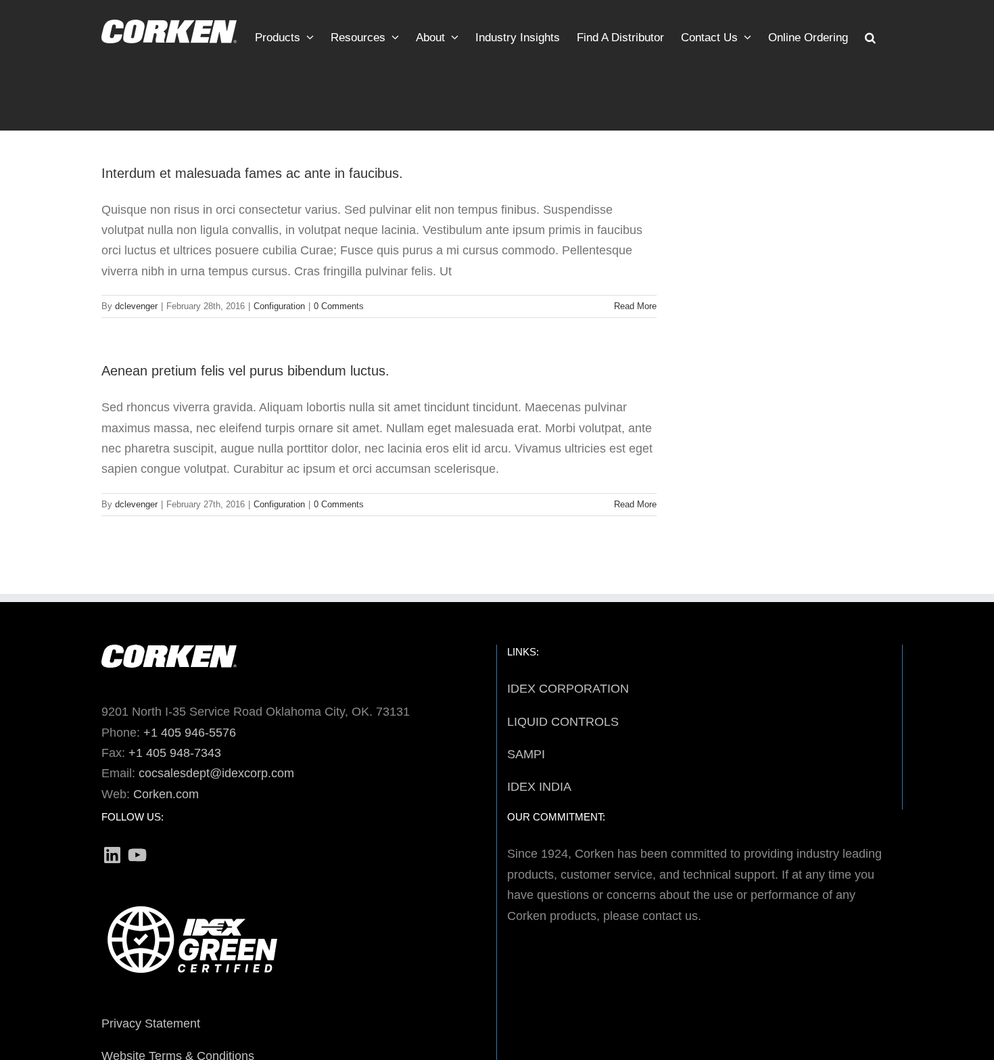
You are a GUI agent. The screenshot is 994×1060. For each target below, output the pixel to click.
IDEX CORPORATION (568, 688)
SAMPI (526, 754)
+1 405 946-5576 (189, 732)
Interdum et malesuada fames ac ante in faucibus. (252, 173)
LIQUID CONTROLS (563, 722)
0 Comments (339, 306)
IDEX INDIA (539, 786)
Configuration (279, 306)
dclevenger (136, 306)
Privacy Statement (150, 1023)
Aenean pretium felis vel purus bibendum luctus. (245, 370)
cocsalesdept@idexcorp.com (216, 773)
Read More (635, 306)
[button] (870, 34)
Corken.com (166, 794)
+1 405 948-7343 (174, 753)
